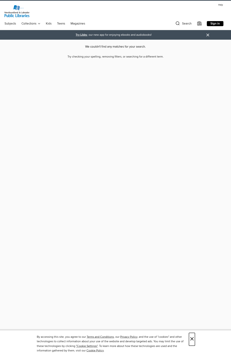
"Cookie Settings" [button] (87, 346)
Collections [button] (29, 24)
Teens (61, 24)
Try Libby (81, 35)
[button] (183, 24)
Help (220, 5)
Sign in (215, 24)
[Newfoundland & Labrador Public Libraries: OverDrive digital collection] (17, 11)
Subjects (10, 24)
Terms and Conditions (100, 337)
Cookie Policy (95, 350)
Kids (49, 24)
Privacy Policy (128, 337)
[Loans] (199, 24)
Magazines (78, 24)
